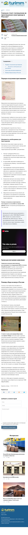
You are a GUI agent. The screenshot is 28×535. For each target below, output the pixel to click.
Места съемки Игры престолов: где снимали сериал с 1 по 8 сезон (12, 499)
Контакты (3, 512)
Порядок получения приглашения (13, 64)
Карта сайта (4, 514)
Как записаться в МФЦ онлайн (11, 477)
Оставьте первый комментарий (19, 35)
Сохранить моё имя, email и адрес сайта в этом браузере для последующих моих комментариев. (14, 423)
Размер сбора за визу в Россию (13, 72)
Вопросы (5, 29)
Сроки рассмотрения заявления (13, 70)
